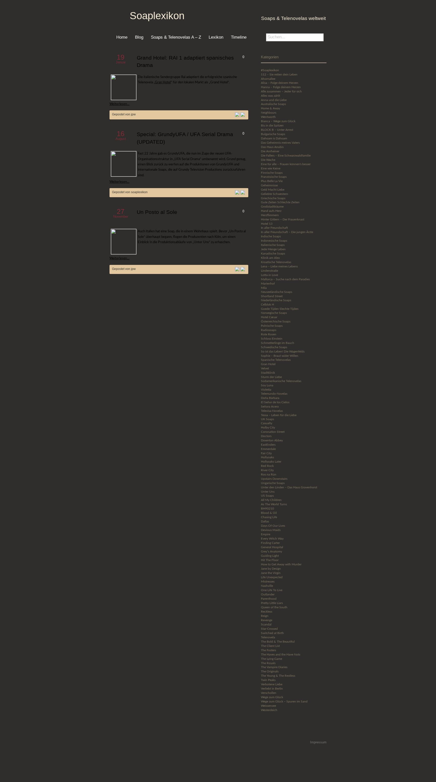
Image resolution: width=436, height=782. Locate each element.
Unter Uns (268, 491)
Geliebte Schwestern (274, 193)
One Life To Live (271, 590)
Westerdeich (269, 710)
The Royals (268, 663)
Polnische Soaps (272, 325)
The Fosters (268, 650)
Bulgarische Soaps (273, 134)
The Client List (270, 645)
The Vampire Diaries (274, 667)
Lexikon (216, 37)
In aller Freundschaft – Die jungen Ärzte (287, 232)
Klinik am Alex (270, 257)
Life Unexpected (272, 577)
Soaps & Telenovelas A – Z (176, 37)
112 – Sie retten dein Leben (279, 74)
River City (267, 470)
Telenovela (268, 637)
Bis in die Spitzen (272, 125)
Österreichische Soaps (275, 321)
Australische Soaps (273, 104)
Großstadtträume (272, 206)
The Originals (270, 671)
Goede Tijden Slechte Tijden (279, 308)
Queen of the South (274, 607)
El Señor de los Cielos (275, 402)
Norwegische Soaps (274, 312)
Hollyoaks (267, 457)
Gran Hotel (163, 82)
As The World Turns (274, 504)
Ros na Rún (268, 474)
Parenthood (269, 598)
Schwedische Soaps (274, 347)
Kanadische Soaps (273, 253)
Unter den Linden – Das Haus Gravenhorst (289, 487)
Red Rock (267, 465)
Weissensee (268, 705)
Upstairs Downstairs (274, 478)
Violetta (266, 389)
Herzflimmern (270, 215)
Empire (265, 534)
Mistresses (268, 581)
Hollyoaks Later (271, 461)
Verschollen (268, 692)
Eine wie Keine (270, 168)
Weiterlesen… (119, 104)
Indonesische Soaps (274, 240)
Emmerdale (268, 448)
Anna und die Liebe (274, 100)
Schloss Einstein (271, 338)
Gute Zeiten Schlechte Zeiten (280, 202)
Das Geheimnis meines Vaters (280, 142)
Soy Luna (267, 385)
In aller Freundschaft (274, 227)
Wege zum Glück (272, 697)
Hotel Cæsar (269, 317)
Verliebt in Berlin (272, 688)
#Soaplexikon (270, 70)
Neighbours (268, 112)
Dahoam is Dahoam (274, 138)
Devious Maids (271, 530)
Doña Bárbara (270, 397)
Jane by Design (271, 568)
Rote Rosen (268, 334)
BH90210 (267, 508)
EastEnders (268, 444)
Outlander (268, 594)
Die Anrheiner (270, 151)
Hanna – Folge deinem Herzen (281, 87)
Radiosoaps (268, 330)
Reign (264, 615)
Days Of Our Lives (273, 525)
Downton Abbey (272, 440)
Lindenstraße (269, 270)
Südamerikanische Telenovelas (281, 381)
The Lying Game (271, 658)
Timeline (239, 37)
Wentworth (268, 116)
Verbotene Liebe (271, 684)
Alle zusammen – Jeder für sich (281, 91)
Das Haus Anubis (272, 146)
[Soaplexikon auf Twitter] (276, 731)
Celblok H (267, 304)
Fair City (266, 453)
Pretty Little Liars (272, 602)
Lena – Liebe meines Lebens (279, 266)
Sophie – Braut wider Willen (279, 355)
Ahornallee (268, 78)
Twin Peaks (268, 680)
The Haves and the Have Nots (280, 654)
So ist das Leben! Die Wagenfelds (283, 351)
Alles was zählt (270, 95)
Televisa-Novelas (272, 410)
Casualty (266, 423)
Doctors (266, 436)
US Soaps (267, 495)
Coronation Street (273, 431)
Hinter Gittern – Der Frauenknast (282, 219)
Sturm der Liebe (271, 377)
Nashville (267, 585)
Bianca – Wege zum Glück (278, 121)
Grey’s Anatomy (271, 551)
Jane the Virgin (271, 572)
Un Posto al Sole (157, 212)
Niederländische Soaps (276, 300)
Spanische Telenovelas (276, 359)
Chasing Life (269, 517)
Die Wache (268, 159)
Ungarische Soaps (273, 483)
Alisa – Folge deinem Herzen (279, 82)
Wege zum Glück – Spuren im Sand (284, 701)
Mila (264, 287)
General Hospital (272, 547)
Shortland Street (272, 296)
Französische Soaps (274, 176)
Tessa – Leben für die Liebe (278, 415)
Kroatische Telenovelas (276, 262)
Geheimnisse (269, 185)
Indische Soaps (271, 236)
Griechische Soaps (273, 198)
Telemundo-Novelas (274, 393)
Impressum (318, 742)
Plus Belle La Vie (272, 181)
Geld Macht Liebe (272, 189)
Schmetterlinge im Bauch (277, 342)
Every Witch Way (272, 538)
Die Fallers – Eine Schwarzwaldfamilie (286, 155)
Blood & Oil (269, 512)
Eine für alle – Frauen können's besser (286, 164)
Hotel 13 (266, 223)
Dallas (265, 521)
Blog (139, 37)
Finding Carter (270, 542)
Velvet (265, 368)
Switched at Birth (272, 633)
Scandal (266, 624)
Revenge (266, 620)
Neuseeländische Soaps (276, 291)
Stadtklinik (268, 372)
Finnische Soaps (272, 172)
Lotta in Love (269, 274)
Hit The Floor (270, 560)
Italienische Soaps (273, 244)
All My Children (271, 499)
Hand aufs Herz (271, 210)
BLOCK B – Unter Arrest (277, 129)
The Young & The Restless (278, 675)
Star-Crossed (269, 628)
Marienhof (268, 283)
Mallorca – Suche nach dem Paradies (285, 279)
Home (121, 37)
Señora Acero (270, 406)
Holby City (268, 427)
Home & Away (270, 108)
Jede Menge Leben (273, 249)
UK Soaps (267, 419)
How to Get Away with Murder (281, 564)
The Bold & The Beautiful (278, 641)
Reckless (266, 611)
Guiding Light (270, 555)
